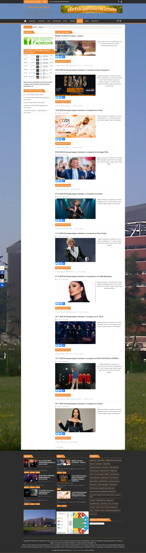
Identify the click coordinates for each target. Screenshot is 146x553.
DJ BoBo (92, 464)
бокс (110, 503)
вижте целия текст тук (63, 61)
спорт (91, 510)
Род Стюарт (71, 271)
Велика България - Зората (74, 65)
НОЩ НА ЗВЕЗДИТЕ (103, 484)
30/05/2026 (75, 465)
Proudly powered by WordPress (61, 550)
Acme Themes (90, 550)
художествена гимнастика (113, 510)
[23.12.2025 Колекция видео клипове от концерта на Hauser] (75, 199)
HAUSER (70, 228)
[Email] (2, 281)
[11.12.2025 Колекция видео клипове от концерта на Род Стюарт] (75, 239)
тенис (102, 510)
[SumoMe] (2, 285)
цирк (91, 514)
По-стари (60, 447)
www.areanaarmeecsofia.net (74, 541)
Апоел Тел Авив (99, 474)
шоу (95, 514)
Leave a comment (88, 65)
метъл (98, 507)
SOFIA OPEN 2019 (114, 467)
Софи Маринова (72, 312)
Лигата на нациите (114, 481)
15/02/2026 (75, 498)
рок (102, 507)
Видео (63, 65)
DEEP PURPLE (101, 460)
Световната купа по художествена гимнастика (102, 491)
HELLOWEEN (106, 464)
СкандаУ (92, 500)
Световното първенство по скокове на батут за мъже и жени (105, 495)
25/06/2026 (42, 496)
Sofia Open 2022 (104, 471)
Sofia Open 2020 (94, 471)
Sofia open (105, 467)
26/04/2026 (61, 483)
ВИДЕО (107, 474)
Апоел (91, 474)
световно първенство (111, 507)
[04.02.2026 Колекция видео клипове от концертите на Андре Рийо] (75, 158)
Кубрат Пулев (93, 481)
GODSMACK (99, 464)
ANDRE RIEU (93, 460)
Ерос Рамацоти (66, 105)
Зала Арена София (39, 7)
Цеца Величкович (95, 503)
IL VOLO (70, 354)
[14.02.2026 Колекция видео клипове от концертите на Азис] (75, 116)
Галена (64, 442)
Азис (69, 147)
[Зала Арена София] (25, 21)
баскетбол (104, 503)
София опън (110, 500)
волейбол (115, 503)
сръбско (97, 510)
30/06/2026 (42, 481)
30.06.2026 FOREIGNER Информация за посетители (64, 1)
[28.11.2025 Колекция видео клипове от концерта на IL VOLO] (75, 322)
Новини (37, 472)
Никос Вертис (113, 484)
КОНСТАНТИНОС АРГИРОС (75, 399)
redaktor (67, 38)
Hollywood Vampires (95, 467)
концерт (92, 507)
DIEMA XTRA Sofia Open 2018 (113, 460)
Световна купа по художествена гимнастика (102, 488)
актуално (59, 65)
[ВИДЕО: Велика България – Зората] (75, 41)
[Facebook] (2, 272)
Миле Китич (93, 484)
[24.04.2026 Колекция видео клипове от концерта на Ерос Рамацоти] (75, 76)
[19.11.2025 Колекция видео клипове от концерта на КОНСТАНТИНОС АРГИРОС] (75, 364)
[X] (2, 276)
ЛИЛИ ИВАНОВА (103, 481)
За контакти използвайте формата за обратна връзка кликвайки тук (75, 543)
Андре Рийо (66, 189)
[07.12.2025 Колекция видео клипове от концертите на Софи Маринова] (75, 282)
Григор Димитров (94, 477)
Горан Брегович (114, 474)
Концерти (62, 147)
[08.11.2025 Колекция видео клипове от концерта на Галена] (75, 409)
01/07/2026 (42, 466)
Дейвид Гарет (105, 477)
